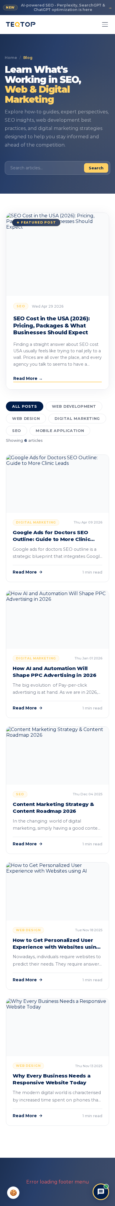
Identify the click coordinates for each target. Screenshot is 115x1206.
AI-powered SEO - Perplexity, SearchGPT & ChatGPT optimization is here (59, 7)
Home (11, 57)
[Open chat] (101, 1191)
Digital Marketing (77, 418)
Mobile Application (60, 430)
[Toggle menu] (105, 24)
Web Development (74, 406)
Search (96, 168)
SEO (16, 430)
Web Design (26, 418)
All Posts (24, 406)
